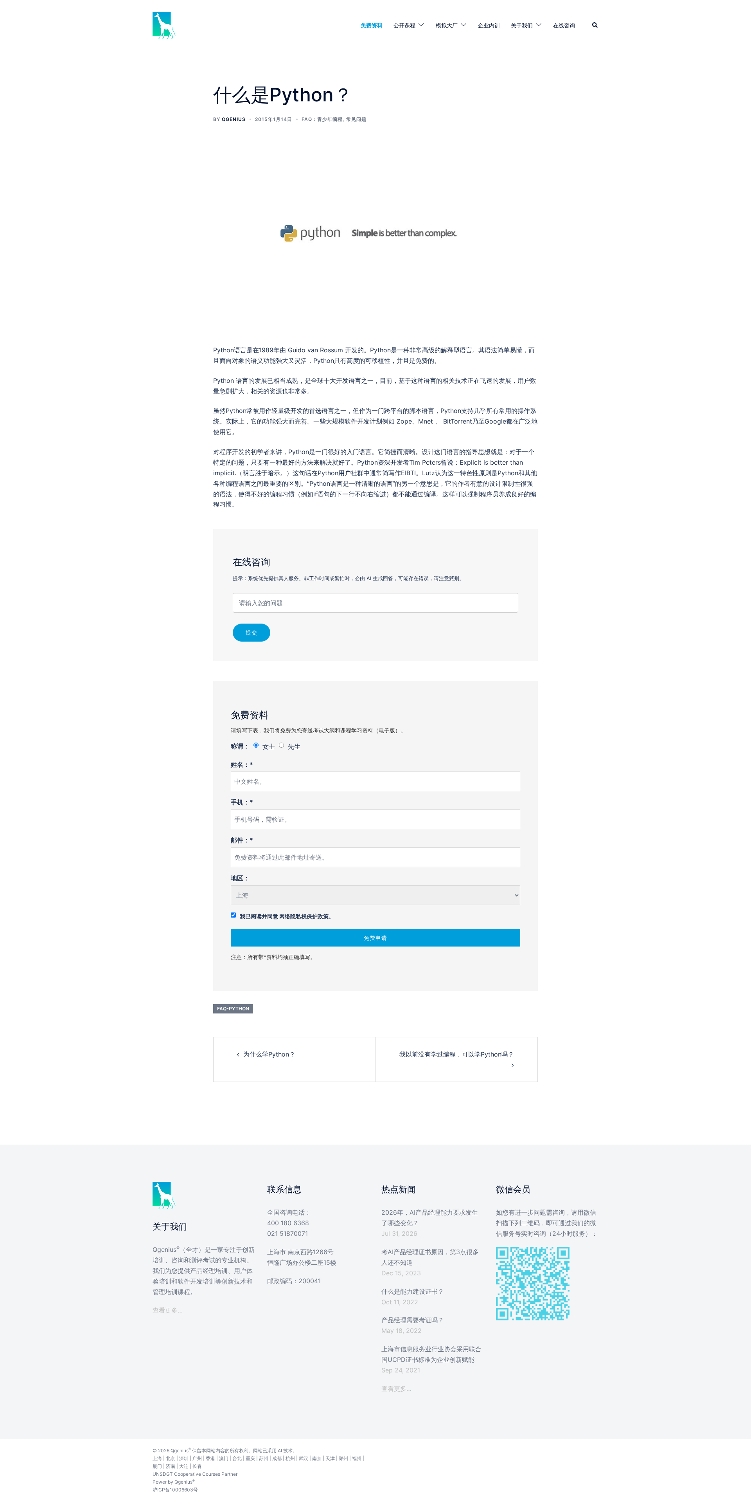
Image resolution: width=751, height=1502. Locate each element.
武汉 (303, 1458)
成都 (277, 1458)
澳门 (223, 1458)
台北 (237, 1458)
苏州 (263, 1458)
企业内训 (489, 25)
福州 (356, 1458)
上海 (157, 1458)
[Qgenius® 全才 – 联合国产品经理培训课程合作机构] (164, 25)
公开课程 (404, 25)
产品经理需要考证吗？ (412, 1320)
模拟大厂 (447, 25)
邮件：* (242, 840)
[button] (595, 25)
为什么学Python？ (269, 1054)
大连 (184, 1466)
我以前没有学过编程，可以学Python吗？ (456, 1054)
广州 (197, 1458)
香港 (210, 1458)
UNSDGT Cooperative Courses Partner (195, 1474)
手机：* (242, 802)
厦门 (157, 1466)
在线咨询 (564, 25)
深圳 (184, 1458)
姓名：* (242, 764)
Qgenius (234, 119)
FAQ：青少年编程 (322, 119)
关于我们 (522, 25)
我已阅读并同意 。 (287, 916)
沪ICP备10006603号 (175, 1490)
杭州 (290, 1458)
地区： (240, 878)
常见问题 (356, 119)
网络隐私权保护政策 (304, 916)
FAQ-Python (233, 1009)
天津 (330, 1458)
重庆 (250, 1458)
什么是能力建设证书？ (412, 1291)
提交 (251, 632)
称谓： (240, 746)
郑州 (343, 1458)
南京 (317, 1458)
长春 (197, 1466)
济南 (170, 1466)
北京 (170, 1458)
